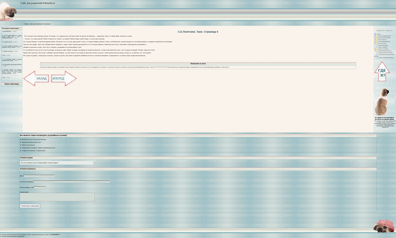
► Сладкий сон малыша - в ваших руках (32, 150)
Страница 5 (46, 24)
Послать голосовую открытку (386, 57)
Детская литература (36, 24)
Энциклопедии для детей (384, 50)
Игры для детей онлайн (384, 37)
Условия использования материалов (13, 236)
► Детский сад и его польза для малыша (33, 139)
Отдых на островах (383, 49)
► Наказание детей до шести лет (30, 142)
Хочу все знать (382, 43)
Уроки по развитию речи (384, 36)
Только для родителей (384, 41)
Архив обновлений (383, 45)
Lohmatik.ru (55, 234)
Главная (26, 24)
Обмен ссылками (382, 47)
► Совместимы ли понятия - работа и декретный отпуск (37, 148)
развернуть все (381, 30)
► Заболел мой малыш (27, 145)
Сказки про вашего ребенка (385, 52)
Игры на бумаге (382, 39)
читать (15, 31)
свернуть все (389, 30)
